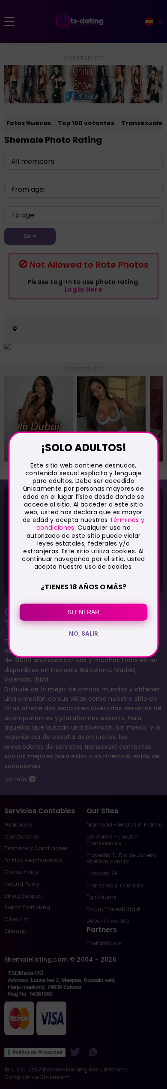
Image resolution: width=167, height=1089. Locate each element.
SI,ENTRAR (83, 612)
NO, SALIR (83, 633)
